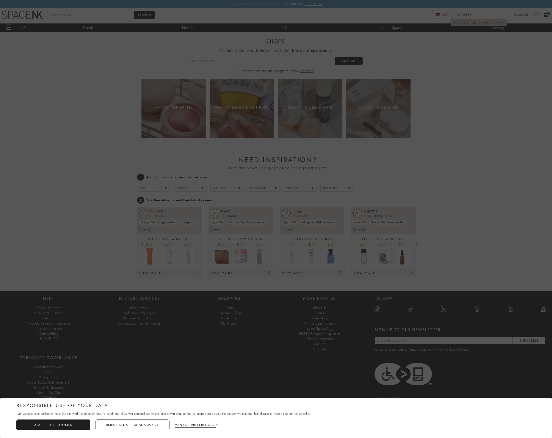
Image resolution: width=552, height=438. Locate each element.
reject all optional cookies (132, 425)
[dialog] (276, 418)
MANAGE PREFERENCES (195, 425)
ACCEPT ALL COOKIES (53, 425)
